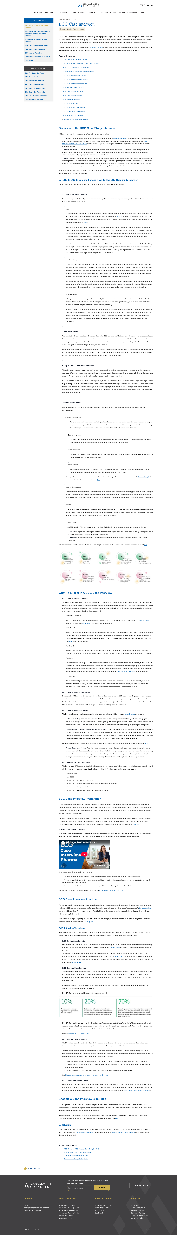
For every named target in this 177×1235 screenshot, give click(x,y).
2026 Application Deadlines (34, 80)
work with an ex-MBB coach (126, 671)
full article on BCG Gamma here (78, 1034)
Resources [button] (91, 12)
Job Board (99, 1213)
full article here (76, 962)
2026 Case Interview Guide (34, 84)
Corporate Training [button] (107, 12)
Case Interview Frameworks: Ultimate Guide (78, 1152)
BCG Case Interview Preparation (36, 45)
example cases (130, 714)
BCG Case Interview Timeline (76, 75)
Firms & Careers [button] (77, 12)
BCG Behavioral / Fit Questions (73, 87)
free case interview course (84, 1132)
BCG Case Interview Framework (77, 79)
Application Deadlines (67, 1205)
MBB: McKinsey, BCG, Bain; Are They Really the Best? (81, 1149)
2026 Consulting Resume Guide (36, 92)
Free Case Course (66, 1215)
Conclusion (29, 60)
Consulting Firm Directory (34, 99)
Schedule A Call (141, 1185)
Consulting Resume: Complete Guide (76, 1155)
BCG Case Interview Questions (77, 83)
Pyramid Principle (143, 477)
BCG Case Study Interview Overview (75, 59)
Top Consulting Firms (103, 1205)
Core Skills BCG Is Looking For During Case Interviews (81, 63)
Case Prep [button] (37, 12)
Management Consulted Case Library (111, 890)
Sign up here (89, 922)
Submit (102, 1188)
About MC (134, 1205)
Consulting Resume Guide (69, 1213)
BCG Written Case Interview (76, 111)
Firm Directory (100, 1210)
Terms (147, 1229)
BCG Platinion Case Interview (73, 115)
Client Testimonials (138, 1208)
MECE (119, 216)
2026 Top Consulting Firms (34, 73)
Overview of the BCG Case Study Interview (36, 26)
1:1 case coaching (145, 908)
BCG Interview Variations (33, 53)
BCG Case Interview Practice (35, 49)
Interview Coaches (138, 1210)
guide (85, 222)
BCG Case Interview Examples (73, 91)
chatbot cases (115, 947)
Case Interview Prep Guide (69, 1208)
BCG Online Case (72, 103)
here (98, 480)
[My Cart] (147, 5)
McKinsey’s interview (120, 138)
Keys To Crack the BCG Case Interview (76, 67)
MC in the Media (137, 1218)
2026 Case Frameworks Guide (35, 88)
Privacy (151, 1229)
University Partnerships (128, 12)
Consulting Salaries (102, 1208)
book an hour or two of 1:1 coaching (123, 1132)
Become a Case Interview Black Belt (37, 57)
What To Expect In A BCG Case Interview (36, 40)
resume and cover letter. (143, 620)
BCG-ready (86, 623)
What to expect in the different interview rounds (78, 71)
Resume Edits (50, 12)
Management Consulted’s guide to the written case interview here (86, 1075)
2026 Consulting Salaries (33, 77)
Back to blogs (34, 1168)
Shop (142, 12)
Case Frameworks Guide (68, 1210)
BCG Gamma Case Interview (76, 107)
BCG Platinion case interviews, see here (137, 1090)
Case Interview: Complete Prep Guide (76, 1159)
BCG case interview (96, 47)
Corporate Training (138, 1213)
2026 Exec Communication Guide (36, 96)
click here (136, 824)
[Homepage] (88, 5)
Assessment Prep (65, 1218)
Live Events (63, 12)
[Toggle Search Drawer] (152, 5)
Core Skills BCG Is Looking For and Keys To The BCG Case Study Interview (37, 33)
